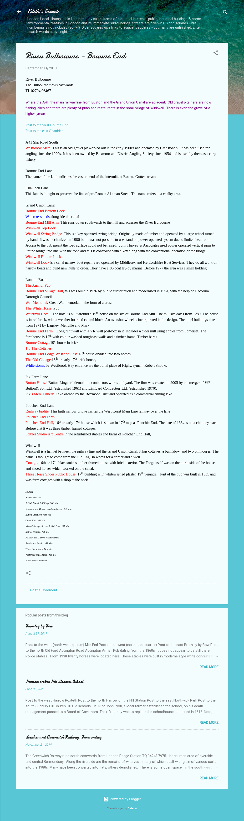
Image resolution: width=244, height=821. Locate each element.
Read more (209, 667)
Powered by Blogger (125, 799)
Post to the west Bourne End (46, 125)
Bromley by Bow (39, 626)
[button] (216, 53)
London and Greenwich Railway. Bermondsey (63, 737)
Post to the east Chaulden (44, 131)
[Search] (225, 13)
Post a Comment (43, 590)
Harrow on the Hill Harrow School (54, 682)
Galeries (132, 808)
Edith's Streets (43, 11)
